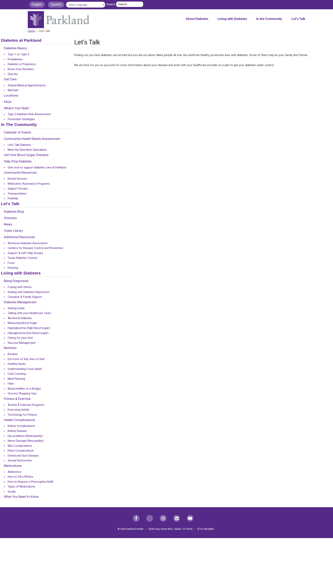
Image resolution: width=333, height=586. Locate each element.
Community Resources (20, 172)
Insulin (12, 491)
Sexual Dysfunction (20, 460)
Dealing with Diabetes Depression (29, 292)
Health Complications (19, 420)
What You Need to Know (21, 497)
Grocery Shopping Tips (22, 393)
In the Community (269, 18)
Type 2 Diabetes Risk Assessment (29, 114)
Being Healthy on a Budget (24, 388)
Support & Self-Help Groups (25, 253)
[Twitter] (149, 518)
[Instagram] (163, 518)
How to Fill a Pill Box (20, 476)
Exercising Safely (18, 409)
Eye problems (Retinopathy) (25, 436)
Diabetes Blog (14, 211)
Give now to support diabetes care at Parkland (37, 167)
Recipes (13, 354)
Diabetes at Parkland (21, 40)
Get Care (10, 79)
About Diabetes (197, 18)
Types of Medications (21, 486)
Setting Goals (16, 308)
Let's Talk (298, 18)
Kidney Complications (21, 426)
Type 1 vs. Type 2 (18, 54)
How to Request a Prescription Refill (30, 481)
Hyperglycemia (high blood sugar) (29, 328)
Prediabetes (15, 59)
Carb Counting (17, 373)
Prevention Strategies (21, 119)
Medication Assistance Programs (29, 183)
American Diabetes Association (28, 243)
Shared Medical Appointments (27, 85)
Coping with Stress (20, 287)
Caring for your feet (20, 338)
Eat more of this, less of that (26, 359)
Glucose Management (21, 343)
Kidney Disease (17, 431)
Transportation (17, 193)
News (8, 224)
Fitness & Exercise (17, 399)
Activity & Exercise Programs (26, 405)
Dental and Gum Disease (23, 455)
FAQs (8, 102)
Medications (13, 466)
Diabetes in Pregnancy (22, 64)
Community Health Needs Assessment (32, 139)
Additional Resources (19, 237)
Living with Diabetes (232, 18)
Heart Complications (21, 450)
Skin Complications (20, 446)
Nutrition (10, 348)
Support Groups (18, 188)
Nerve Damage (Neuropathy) (26, 440)
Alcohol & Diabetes (20, 318)
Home (31, 31)
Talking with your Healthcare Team (29, 313)
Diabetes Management (20, 302)
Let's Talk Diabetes (19, 145)
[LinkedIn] (176, 518)
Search (110, 4)
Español (56, 4)
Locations (11, 95)
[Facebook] (136, 518)
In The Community (19, 125)
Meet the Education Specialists (27, 149)
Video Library (13, 231)
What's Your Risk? (16, 108)
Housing (13, 267)
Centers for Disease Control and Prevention (35, 248)
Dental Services (17, 178)
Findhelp (13, 198)
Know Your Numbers (21, 69)
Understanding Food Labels (25, 369)
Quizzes (13, 74)
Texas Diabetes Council (22, 258)
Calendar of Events (17, 132)
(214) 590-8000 (205, 528)
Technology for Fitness (22, 414)
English (37, 4)
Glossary (10, 218)
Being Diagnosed (16, 281)
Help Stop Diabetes (18, 161)
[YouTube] (190, 518)
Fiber (11, 383)
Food (11, 263)
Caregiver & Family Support (25, 297)
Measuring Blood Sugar (22, 323)
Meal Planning (16, 378)
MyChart (13, 90)
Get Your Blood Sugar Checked (26, 155)
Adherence (14, 472)
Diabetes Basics (15, 48)
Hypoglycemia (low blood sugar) (28, 333)
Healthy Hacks (17, 364)
